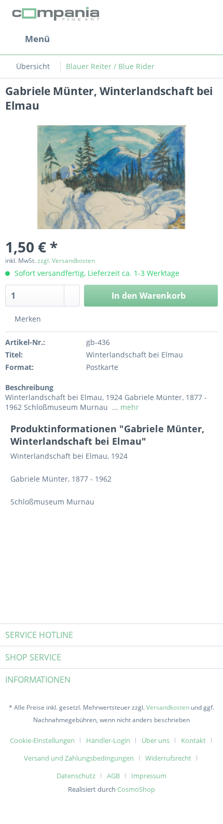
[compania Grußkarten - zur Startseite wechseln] (57, 14)
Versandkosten (167, 707)
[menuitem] (27, 39)
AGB (113, 775)
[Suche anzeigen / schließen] (130, 39)
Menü (37, 39)
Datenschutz (76, 775)
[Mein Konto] (181, 39)
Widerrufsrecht (168, 758)
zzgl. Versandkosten (66, 260)
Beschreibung (29, 387)
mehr (128, 407)
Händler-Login (108, 740)
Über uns (156, 740)
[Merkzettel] (155, 39)
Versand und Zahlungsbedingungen (79, 758)
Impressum (148, 775)
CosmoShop (136, 789)
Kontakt (193, 740)
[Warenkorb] (206, 39)
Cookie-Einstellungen (42, 740)
